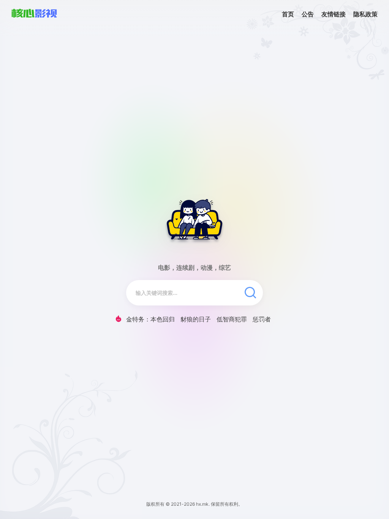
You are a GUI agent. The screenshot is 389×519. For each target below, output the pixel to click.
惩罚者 (262, 319)
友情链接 (333, 14)
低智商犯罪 (232, 319)
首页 (288, 14)
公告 (308, 14)
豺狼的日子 (195, 319)
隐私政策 (365, 14)
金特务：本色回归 (150, 319)
